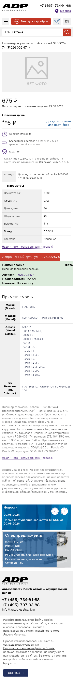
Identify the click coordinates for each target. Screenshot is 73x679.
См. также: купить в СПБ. (54, 162)
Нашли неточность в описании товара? (27, 246)
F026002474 (25, 275)
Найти (67, 32)
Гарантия (14, 151)
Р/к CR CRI (12, 546)
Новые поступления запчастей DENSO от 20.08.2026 (33, 521)
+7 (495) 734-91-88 (55, 5)
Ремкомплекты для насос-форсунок (29, 555)
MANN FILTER (14, 541)
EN (67, 21)
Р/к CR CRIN (13, 550)
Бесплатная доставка (22, 141)
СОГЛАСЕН (16, 673)
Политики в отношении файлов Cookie (29, 648)
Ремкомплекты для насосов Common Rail (23, 561)
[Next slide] (64, 511)
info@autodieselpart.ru (18, 609)
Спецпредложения (24, 535)
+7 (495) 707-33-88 (21, 605)
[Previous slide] (55, 511)
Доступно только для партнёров (58, 123)
